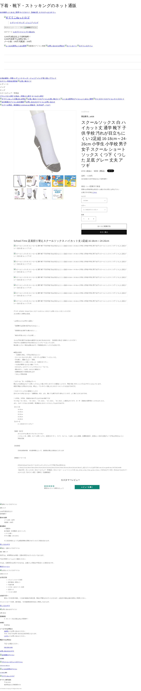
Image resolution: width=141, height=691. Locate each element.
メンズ (35, 23)
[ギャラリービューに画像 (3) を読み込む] (45, 181)
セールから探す (38, 96)
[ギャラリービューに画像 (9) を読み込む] (57, 194)
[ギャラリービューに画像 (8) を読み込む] (45, 194)
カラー (83, 205)
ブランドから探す (7, 96)
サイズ (83, 196)
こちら (95, 192)
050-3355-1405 (8, 647)
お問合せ (61, 46)
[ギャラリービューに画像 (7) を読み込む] (32, 194)
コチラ (6, 636)
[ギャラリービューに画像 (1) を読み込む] (19, 181)
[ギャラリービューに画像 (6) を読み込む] (19, 194)
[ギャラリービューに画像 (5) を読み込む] (70, 181)
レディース (14, 23)
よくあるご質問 (13, 12)
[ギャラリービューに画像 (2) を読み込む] (32, 181)
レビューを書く (87, 487)
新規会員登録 (12, 81)
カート (74, 46)
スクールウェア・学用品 (9, 93)
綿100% (32, 32)
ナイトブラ (24, 32)
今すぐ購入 (104, 232)
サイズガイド (25, 12)
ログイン (89, 46)
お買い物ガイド (54, 99)
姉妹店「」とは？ (40, 105)
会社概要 (3, 12)
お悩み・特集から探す (22, 96)
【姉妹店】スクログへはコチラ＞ (43, 12)
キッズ (26, 23)
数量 (82, 215)
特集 (7, 78)
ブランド (49, 78)
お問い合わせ (50, 102)
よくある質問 (21, 46)
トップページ (85, 111)
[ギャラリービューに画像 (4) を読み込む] (57, 181)
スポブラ (16, 32)
